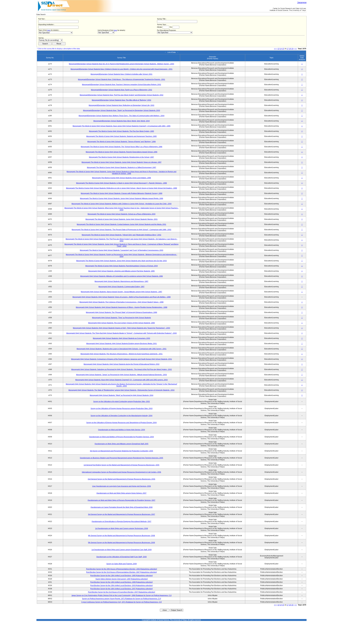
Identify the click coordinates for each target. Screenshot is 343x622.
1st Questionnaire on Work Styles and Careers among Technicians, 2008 (121, 528)
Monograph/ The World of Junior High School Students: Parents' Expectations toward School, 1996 (121, 152)
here (49, 30)
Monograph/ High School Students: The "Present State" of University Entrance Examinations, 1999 (121, 312)
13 (278, 49)
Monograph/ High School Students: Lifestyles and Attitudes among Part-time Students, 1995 (121, 271)
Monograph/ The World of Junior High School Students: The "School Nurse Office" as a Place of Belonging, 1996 (121, 147)
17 (288, 49)
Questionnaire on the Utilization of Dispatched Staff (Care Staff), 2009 (121, 557)
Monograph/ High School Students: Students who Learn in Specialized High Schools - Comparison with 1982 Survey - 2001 (121, 349)
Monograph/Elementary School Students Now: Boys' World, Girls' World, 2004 (121, 121)
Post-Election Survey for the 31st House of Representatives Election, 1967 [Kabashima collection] (121, 572)
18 (290, 49)
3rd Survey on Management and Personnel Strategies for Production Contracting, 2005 (121, 451)
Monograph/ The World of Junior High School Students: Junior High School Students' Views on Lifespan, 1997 (121, 162)
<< (275, 49)
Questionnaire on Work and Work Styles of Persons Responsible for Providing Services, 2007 (121, 500)
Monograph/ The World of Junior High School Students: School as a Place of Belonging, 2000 (121, 214)
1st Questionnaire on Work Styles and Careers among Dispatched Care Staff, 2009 (122, 550)
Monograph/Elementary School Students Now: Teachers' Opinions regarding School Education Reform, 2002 (121, 84)
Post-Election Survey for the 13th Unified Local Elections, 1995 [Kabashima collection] (121, 576)
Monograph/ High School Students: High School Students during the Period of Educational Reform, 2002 (121, 364)
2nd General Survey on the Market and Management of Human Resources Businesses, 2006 (121, 479)
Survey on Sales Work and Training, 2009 (121, 564)
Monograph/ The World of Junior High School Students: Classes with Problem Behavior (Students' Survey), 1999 (121, 193)
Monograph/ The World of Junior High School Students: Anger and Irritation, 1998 (121, 178)
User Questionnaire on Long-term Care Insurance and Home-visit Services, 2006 (121, 486)
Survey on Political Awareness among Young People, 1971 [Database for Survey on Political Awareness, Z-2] (121, 599)
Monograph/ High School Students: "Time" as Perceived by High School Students (121, 318)
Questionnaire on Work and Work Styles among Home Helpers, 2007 (121, 493)
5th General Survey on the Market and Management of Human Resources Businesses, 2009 (121, 542)
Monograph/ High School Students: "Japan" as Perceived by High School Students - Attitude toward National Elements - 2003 (121, 375)
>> (296, 49)
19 (292, 49)
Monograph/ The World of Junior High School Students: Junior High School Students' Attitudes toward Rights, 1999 (121, 198)
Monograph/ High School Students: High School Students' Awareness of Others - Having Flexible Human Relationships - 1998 (121, 307)
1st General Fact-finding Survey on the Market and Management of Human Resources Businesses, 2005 (121, 465)
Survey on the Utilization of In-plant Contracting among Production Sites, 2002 (121, 401)
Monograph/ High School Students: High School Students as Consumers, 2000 (121, 338)
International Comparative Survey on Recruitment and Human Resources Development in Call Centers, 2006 (121, 472)
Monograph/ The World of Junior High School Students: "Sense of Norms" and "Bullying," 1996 (121, 142)
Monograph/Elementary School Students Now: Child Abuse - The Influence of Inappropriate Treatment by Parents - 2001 (121, 79)
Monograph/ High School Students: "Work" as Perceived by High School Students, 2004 (121, 395)
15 (283, 49)
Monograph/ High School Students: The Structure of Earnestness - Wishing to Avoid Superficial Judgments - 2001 (122, 354)
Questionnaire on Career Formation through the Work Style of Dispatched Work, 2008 (121, 507)
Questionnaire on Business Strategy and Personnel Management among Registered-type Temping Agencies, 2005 (121, 458)
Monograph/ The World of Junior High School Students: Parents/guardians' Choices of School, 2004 (121, 266)
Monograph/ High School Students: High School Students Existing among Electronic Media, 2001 (121, 343)
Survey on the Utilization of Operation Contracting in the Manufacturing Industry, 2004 (121, 416)
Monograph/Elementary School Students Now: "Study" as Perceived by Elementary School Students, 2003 (121, 110)
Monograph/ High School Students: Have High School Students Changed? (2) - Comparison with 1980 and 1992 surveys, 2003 (121, 380)
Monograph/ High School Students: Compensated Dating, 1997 (121, 287)
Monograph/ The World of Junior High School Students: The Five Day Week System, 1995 (121, 131)
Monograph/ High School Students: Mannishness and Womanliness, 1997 (121, 281)
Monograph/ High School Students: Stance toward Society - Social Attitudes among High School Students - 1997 (121, 292)
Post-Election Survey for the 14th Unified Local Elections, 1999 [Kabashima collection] (121, 582)
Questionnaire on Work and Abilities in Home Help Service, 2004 (121, 430)
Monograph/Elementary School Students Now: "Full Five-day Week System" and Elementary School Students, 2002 (121, 95)
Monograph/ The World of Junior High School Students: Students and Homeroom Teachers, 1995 (121, 136)
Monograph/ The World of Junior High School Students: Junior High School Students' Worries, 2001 (121, 219)
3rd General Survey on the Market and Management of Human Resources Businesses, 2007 (121, 514)
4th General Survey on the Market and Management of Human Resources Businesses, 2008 (121, 536)
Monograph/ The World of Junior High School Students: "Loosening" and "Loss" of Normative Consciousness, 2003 (121, 250)
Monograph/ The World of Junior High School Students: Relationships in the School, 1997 (121, 157)
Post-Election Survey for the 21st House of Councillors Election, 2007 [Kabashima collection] (121, 592)
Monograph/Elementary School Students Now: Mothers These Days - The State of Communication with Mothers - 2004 (121, 116)
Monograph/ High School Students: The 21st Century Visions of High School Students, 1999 (121, 323)
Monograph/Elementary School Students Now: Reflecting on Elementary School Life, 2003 (121, 105)
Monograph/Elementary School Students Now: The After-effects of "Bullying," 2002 (121, 100)
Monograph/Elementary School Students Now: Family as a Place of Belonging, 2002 (121, 90)
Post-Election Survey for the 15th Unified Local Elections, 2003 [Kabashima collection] (121, 585)
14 (281, 49)
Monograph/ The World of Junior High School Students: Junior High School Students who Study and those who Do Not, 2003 (121, 261)
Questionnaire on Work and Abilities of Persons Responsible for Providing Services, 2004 (121, 437)
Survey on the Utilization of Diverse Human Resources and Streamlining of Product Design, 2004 (121, 423)
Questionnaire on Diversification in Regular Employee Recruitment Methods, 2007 (121, 521)
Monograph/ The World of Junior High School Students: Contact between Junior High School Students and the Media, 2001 (121, 224)
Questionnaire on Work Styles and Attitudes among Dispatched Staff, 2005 (121, 444)
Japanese (302, 2)
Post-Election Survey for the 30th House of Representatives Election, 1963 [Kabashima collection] (121, 569)
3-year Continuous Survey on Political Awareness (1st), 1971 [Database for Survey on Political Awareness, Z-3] (121, 602)
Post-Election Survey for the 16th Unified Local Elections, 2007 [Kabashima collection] (121, 589)
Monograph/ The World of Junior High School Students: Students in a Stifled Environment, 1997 (121, 167)
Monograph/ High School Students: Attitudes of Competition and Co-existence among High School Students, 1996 (121, 276)
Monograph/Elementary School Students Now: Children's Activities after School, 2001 (121, 74)
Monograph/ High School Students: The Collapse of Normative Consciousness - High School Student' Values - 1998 (121, 302)
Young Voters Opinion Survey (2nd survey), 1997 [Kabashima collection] (121, 579)
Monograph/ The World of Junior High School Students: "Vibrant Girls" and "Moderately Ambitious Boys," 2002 (121, 235)
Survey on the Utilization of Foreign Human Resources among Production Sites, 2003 (121, 408)
